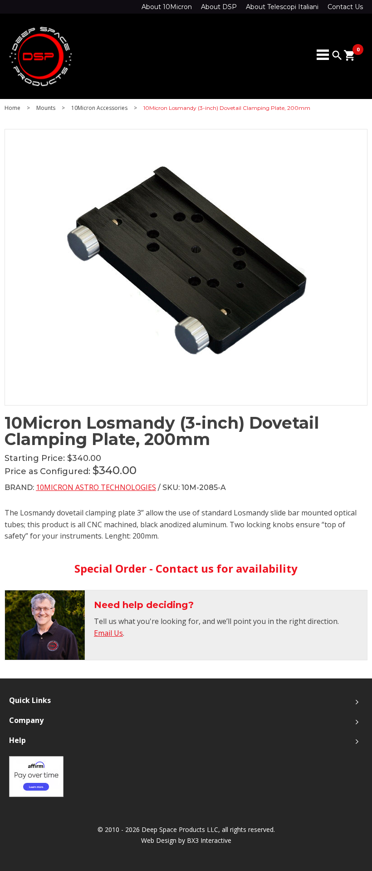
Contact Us (345, 7)
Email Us (108, 633)
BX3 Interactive (209, 840)
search (337, 55)
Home (12, 108)
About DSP (219, 7)
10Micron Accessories (99, 108)
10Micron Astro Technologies (96, 487)
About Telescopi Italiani (282, 7)
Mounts (45, 108)
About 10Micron (167, 7)
